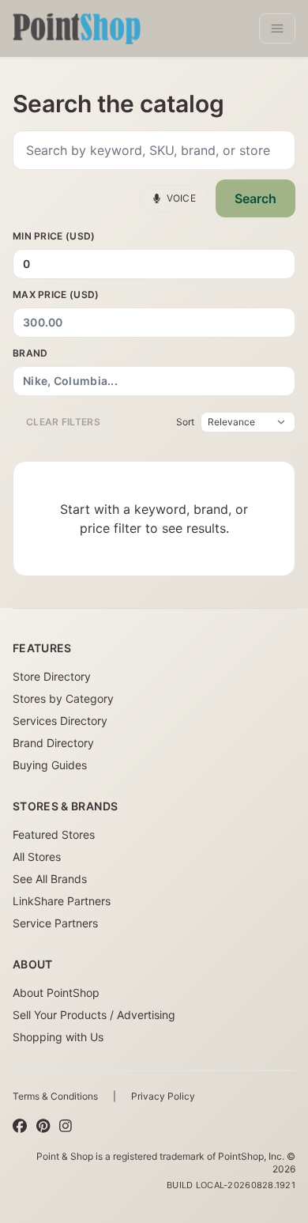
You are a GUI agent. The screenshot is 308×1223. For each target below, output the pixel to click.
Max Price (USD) (56, 294)
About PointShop (56, 992)
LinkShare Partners (62, 901)
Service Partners (55, 923)
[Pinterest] (43, 1126)
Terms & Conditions (55, 1096)
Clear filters (63, 422)
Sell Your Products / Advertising (94, 1014)
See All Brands (50, 878)
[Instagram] (65, 1126)
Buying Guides (50, 765)
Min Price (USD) (54, 236)
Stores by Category (63, 698)
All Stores (37, 856)
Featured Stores (54, 834)
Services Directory (60, 720)
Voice (182, 198)
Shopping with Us (58, 1037)
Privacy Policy (163, 1096)
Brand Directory (53, 742)
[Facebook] (20, 1126)
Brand (30, 353)
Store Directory (52, 676)
